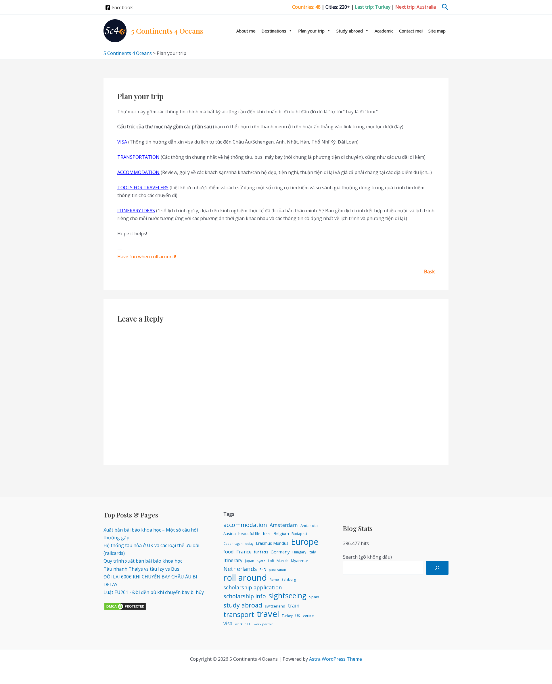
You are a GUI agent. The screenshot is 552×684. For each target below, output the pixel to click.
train (294, 605)
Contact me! (411, 31)
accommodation (245, 525)
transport (238, 614)
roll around (245, 578)
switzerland (275, 606)
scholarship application (252, 587)
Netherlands (240, 569)
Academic (384, 31)
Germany (280, 552)
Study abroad (349, 31)
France (244, 551)
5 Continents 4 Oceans (167, 30)
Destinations (273, 31)
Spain (314, 596)
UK (297, 615)
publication (277, 570)
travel (268, 614)
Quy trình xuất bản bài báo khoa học (142, 561)
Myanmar (299, 560)
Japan (249, 560)
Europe (305, 541)
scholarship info (244, 596)
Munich (282, 560)
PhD (263, 569)
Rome (274, 580)
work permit (263, 624)
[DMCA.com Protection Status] (125, 606)
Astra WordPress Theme (335, 659)
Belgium (281, 533)
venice (309, 615)
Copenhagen (233, 544)
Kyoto (261, 561)
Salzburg (288, 579)
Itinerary (232, 560)
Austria (229, 533)
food (228, 551)
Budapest (299, 533)
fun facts (261, 552)
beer (267, 533)
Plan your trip (311, 31)
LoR (271, 560)
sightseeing (287, 595)
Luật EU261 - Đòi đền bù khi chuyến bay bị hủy (153, 592)
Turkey (287, 615)
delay (249, 544)
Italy (312, 552)
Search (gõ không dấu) (367, 557)
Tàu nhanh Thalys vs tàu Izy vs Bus (141, 569)
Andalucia (309, 525)
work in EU (243, 624)
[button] (445, 7)
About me (246, 31)
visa (228, 623)
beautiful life (249, 533)
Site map (437, 31)
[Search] (437, 568)
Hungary (299, 552)
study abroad (242, 605)
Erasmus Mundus (272, 543)
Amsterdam (284, 524)
